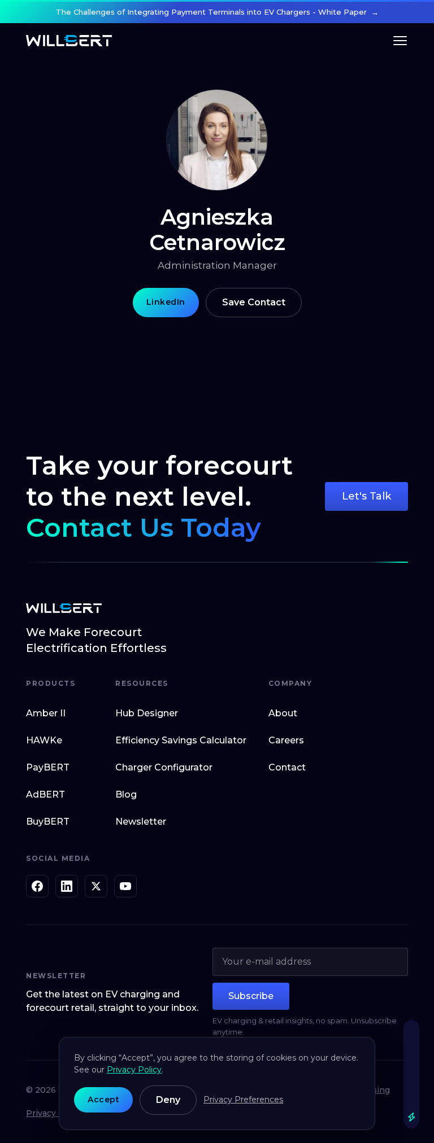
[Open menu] (400, 40)
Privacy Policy (54, 1113)
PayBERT (48, 767)
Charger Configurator (163, 767)
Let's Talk (366, 496)
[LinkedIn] (66, 886)
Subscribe (251, 996)
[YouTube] (125, 886)
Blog (126, 794)
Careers (286, 740)
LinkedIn (165, 302)
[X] (96, 886)
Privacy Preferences (243, 1099)
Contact (287, 767)
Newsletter (140, 821)
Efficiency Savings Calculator (180, 740)
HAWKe (44, 740)
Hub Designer (146, 713)
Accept (103, 1099)
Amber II (46, 713)
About (282, 713)
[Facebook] (37, 886)
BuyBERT (48, 821)
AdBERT (45, 794)
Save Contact (253, 302)
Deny (168, 1099)
